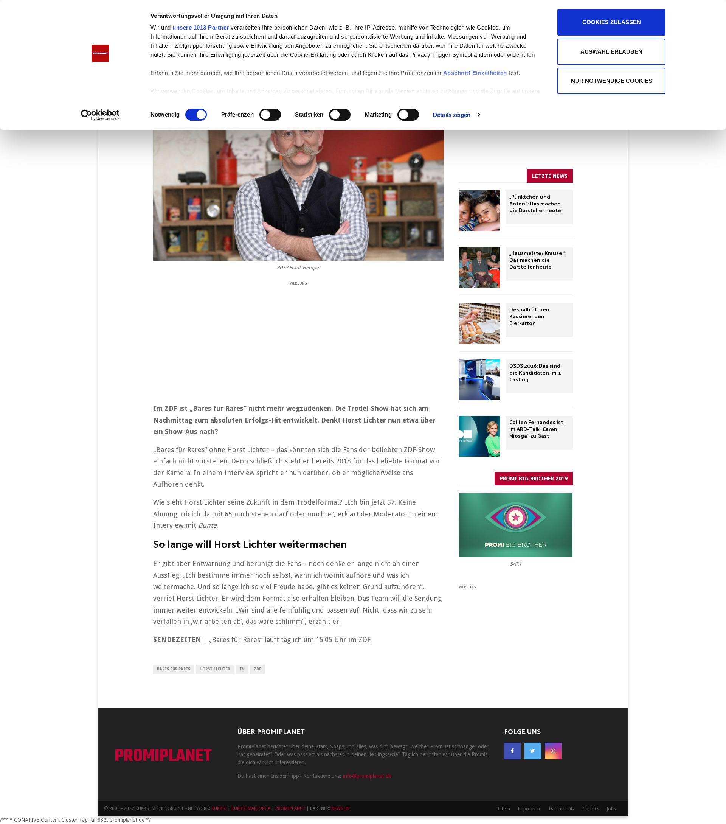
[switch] (270, 115)
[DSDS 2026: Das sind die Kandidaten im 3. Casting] (479, 379)
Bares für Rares (173, 669)
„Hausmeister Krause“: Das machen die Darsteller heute (537, 260)
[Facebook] (512, 751)
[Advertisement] (298, 340)
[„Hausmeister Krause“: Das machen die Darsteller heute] (479, 267)
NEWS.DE (340, 808)
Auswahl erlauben (611, 51)
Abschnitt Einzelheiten (475, 73)
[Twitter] (532, 751)
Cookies (590, 809)
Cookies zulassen (611, 22)
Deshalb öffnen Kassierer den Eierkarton (529, 317)
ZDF (257, 669)
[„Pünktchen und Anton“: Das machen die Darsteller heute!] (479, 210)
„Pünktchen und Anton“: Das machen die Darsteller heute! (535, 204)
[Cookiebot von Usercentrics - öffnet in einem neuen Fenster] (100, 115)
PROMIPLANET (163, 757)
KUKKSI (218, 808)
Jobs (611, 809)
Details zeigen (451, 115)
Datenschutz (562, 809)
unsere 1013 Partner (200, 27)
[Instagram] (553, 751)
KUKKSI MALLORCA (250, 808)
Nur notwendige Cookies (611, 81)
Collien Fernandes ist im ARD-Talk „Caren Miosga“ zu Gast (536, 429)
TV (241, 669)
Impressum (529, 809)
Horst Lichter (215, 669)
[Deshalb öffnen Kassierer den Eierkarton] (479, 323)
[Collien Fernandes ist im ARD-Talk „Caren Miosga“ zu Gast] (479, 436)
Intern (504, 809)
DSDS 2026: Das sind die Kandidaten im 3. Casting (535, 373)
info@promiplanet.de (367, 776)
